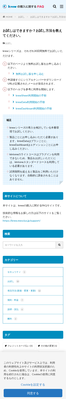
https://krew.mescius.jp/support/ (22, 220)
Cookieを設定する (33, 384)
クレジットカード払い (20, 345)
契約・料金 (15, 300)
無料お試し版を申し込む (30, 73)
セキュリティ (16, 272)
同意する (33, 393)
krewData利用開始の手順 (30, 102)
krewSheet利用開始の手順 (31, 95)
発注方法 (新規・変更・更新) (24, 290)
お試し (21, 16)
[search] (59, 245)
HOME (9, 16)
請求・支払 (15, 309)
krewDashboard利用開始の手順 (34, 108)
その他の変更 (49, 345)
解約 (12, 318)
